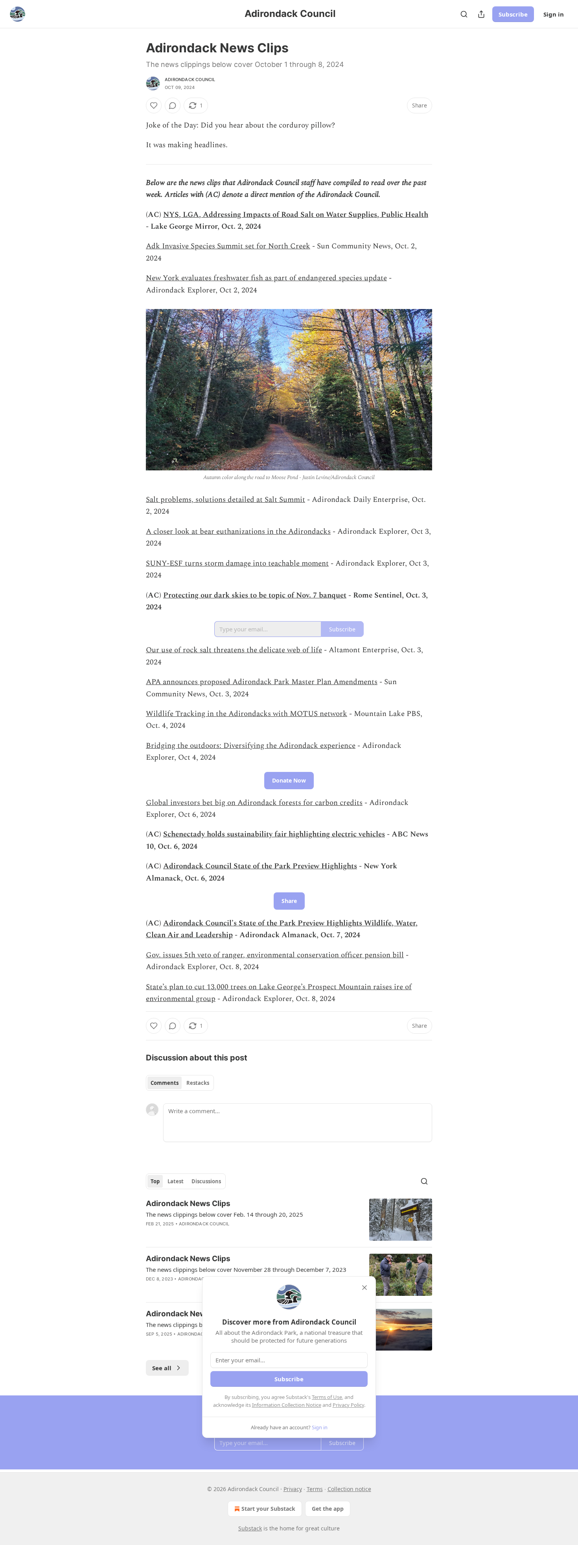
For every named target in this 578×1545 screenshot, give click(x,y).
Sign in (553, 14)
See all (161, 1368)
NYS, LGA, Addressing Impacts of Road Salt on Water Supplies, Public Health (295, 214)
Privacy (292, 1489)
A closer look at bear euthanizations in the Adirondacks (238, 531)
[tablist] (180, 1083)
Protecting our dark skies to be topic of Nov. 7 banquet (254, 595)
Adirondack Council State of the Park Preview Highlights (260, 866)
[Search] (464, 14)
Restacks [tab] (197, 1082)
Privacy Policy (348, 1404)
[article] (289, 1219)
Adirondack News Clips (188, 1203)
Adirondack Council (190, 79)
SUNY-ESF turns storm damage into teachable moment (237, 563)
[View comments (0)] (172, 105)
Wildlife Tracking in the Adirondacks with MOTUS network (246, 714)
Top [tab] (155, 1181)
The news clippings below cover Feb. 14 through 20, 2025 (224, 1214)
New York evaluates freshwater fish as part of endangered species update (266, 278)
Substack (250, 1528)
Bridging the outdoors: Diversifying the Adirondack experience (250, 745)
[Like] (154, 105)
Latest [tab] (176, 1181)
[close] (364, 1287)
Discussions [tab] (206, 1181)
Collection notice (349, 1489)
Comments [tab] (165, 1082)
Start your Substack (268, 1508)
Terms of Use (327, 1397)
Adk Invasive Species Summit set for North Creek (228, 246)
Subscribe (513, 14)
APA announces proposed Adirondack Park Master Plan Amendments (261, 682)
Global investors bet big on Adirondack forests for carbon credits (254, 803)
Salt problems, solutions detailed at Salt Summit (225, 499)
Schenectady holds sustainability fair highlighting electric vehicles (274, 834)
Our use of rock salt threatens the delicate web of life (234, 650)
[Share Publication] (481, 14)
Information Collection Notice (286, 1404)
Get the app (328, 1508)
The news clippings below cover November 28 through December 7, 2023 (246, 1269)
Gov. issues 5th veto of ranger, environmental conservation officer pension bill (275, 955)
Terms (315, 1489)
